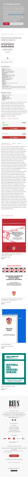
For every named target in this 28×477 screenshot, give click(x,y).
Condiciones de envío (14, 430)
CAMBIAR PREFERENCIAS (16, 23)
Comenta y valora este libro (13, 118)
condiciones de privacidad (17, 459)
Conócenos (14, 425)
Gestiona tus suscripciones (14, 462)
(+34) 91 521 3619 (10, 415)
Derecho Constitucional (8, 34)
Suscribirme (14, 455)
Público (16, 82)
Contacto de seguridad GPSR (14, 431)
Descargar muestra (7, 62)
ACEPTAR (6, 23)
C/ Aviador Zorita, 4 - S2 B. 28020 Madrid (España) (15, 414)
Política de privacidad (14, 427)
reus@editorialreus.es (14, 417)
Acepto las (15, 459)
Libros (2, 34)
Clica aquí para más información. (17, 14)
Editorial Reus (8, 68)
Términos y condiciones (14, 428)
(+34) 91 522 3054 (19, 415)
